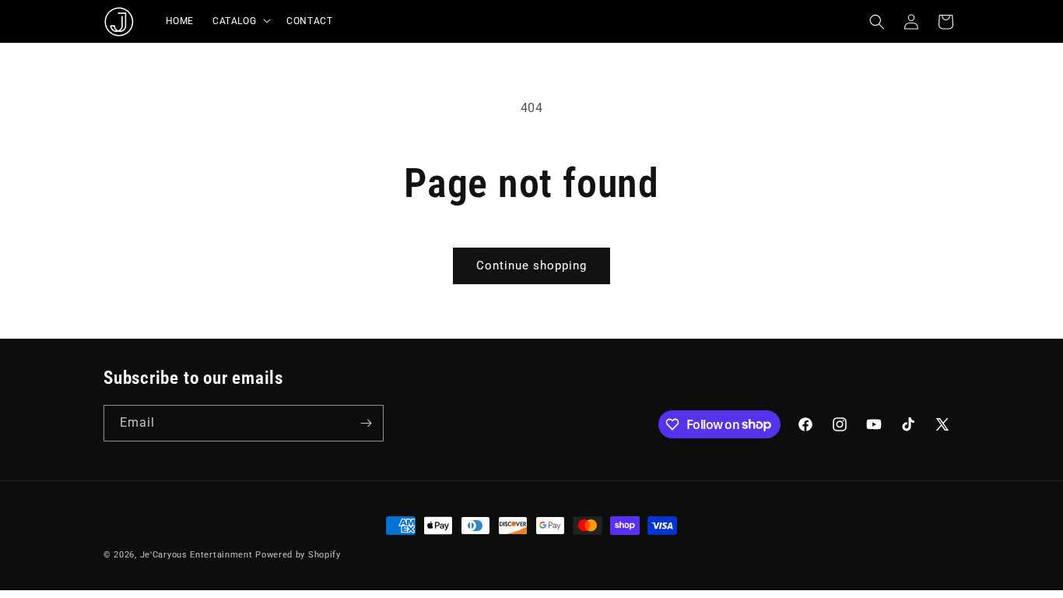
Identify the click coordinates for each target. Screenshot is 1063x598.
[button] (240, 21)
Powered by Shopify (298, 555)
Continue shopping (531, 266)
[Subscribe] (366, 423)
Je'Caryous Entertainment (198, 555)
